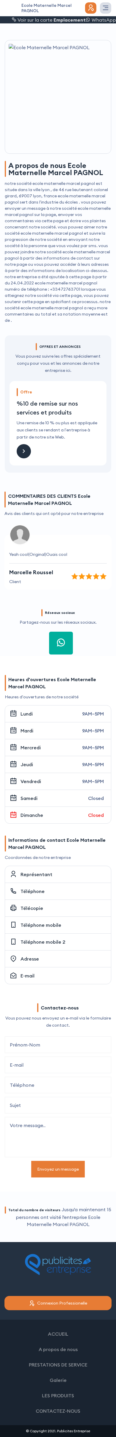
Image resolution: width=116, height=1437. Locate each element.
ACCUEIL (58, 1334)
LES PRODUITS (58, 1395)
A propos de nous (58, 1349)
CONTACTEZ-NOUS (58, 1411)
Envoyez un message (58, 1169)
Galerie (58, 1380)
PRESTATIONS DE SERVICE (58, 1365)
